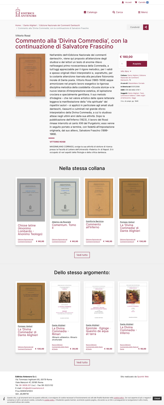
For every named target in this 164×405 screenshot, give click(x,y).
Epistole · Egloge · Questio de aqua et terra (98, 331)
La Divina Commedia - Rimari (60, 331)
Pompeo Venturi (127, 222)
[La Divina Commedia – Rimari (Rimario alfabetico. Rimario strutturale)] (65, 302)
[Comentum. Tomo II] (65, 198)
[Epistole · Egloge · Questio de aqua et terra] (99, 302)
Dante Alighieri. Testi (136, 93)
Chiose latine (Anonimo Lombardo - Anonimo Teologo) (30, 230)
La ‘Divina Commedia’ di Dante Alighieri (130, 228)
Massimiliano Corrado (136, 83)
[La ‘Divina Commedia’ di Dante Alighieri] (133, 198)
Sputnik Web (143, 376)
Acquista (137, 63)
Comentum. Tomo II (64, 226)
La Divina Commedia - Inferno (128, 330)
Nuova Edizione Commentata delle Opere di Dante (60, 347)
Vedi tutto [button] (82, 255)
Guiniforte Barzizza (94, 221)
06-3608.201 (25, 385)
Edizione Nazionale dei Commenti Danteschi (133, 77)
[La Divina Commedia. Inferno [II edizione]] (133, 301)
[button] (118, 12)
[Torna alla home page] (25, 16)
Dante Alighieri (133, 75)
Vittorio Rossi (22, 35)
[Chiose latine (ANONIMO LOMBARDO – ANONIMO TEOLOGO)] (31, 200)
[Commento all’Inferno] (99, 198)
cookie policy (119, 398)
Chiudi (157, 398)
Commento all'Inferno (93, 226)
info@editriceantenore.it (33, 388)
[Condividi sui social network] (146, 27)
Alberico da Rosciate (61, 222)
